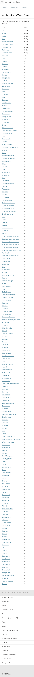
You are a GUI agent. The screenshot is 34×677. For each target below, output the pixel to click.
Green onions (6, 467)
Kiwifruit (4, 336)
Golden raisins (6, 261)
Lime (3, 431)
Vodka (4, 36)
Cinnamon (5, 375)
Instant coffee (6, 381)
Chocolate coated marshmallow (12, 256)
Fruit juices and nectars (9, 638)
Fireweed (5, 344)
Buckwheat (5, 197)
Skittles (4, 233)
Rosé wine (5, 55)
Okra (3, 97)
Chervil (4, 331)
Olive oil (4, 550)
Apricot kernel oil (7, 509)
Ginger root (5, 264)
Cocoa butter (6, 525)
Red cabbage (6, 286)
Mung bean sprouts (8, 575)
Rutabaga (5, 142)
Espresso (5, 386)
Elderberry (5, 150)
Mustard (4, 186)
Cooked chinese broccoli (10, 130)
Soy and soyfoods (7, 597)
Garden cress (6, 395)
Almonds (5, 578)
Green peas (5, 180)
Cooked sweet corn (8, 403)
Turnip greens (6, 116)
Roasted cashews (7, 333)
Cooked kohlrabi (7, 370)
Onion (4, 470)
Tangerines (5, 497)
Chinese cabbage (7, 297)
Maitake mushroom (8, 208)
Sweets (4, 634)
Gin (3, 30)
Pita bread (5, 425)
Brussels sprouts (7, 144)
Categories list (6, 663)
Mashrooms (5, 614)
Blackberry (5, 230)
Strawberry (5, 347)
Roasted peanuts (7, 83)
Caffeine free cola (7, 364)
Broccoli (4, 125)
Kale (3, 289)
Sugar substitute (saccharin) (10, 242)
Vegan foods (6, 646)
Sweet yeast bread (8, 155)
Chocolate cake (7, 328)
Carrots (4, 584)
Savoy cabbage (7, 300)
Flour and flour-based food (10, 630)
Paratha (4, 450)
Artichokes (5, 89)
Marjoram (5, 486)
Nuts (3, 622)
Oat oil (4, 547)
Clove (4, 169)
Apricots (4, 61)
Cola (3, 361)
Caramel (4, 306)
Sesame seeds (6, 411)
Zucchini (4, 272)
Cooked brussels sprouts (10, 147)
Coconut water (6, 353)
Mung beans (6, 573)
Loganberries (6, 464)
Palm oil (4, 553)
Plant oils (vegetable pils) (10, 618)
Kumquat (5, 408)
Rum (3, 39)
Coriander (5, 339)
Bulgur (4, 153)
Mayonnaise (6, 484)
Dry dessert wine (7, 44)
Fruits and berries (7, 610)
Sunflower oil (6, 556)
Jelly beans (5, 503)
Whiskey (4, 33)
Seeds (4, 626)
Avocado (5, 64)
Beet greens (6, 119)
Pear (3, 217)
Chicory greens (7, 459)
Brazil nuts (5, 122)
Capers (4, 278)
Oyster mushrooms (8, 205)
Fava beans (6, 114)
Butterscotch (6, 269)
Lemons (4, 453)
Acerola (4, 105)
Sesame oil (5, 536)
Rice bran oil (6, 559)
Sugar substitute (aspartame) (11, 236)
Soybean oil (6, 561)
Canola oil (5, 528)
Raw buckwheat (7, 200)
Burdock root (6, 372)
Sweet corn (5, 400)
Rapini (4, 136)
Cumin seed (6, 258)
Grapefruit (5, 192)
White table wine (7, 53)
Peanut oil (5, 511)
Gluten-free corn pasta (9, 436)
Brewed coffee (6, 378)
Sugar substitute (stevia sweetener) (13, 239)
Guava (4, 219)
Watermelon (6, 86)
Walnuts (4, 194)
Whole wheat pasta (8, 442)
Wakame (5, 167)
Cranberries (6, 350)
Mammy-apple (6, 72)
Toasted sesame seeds (9, 414)
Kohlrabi (4, 367)
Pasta (4, 433)
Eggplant (5, 94)
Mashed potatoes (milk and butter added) (14, 319)
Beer (3, 58)
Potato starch (6, 322)
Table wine (5, 50)
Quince (4, 66)
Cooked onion (6, 472)
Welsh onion (6, 475)
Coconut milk (6, 358)
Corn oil (4, 534)
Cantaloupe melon (8, 275)
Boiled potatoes (7, 311)
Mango (4, 492)
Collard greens (6, 292)
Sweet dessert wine (8, 41)
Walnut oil (5, 520)
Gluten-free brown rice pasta (11, 439)
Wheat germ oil (7, 522)
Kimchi (4, 283)
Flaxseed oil (6, 539)
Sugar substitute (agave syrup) (11, 250)
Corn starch (5, 389)
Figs (3, 267)
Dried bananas (6, 103)
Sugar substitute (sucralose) (10, 244)
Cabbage (5, 303)
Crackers (5, 392)
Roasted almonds (7, 581)
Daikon (4, 222)
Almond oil (5, 545)
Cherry (4, 164)
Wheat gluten (6, 172)
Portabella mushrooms (9, 211)
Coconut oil (5, 531)
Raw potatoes (6, 314)
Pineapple (5, 69)
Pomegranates (6, 189)
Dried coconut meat (8, 356)
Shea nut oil (6, 570)
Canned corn (6, 406)
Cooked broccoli (7, 133)
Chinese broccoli (7, 128)
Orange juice (6, 78)
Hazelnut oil (6, 564)
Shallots (4, 481)
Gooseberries (6, 397)
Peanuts (4, 80)
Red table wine (7, 47)
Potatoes (5, 308)
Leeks (4, 478)
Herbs (4, 605)
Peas (3, 178)
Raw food (5, 650)
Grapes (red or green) (8, 158)
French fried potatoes (8, 317)
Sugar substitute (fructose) (10, 247)
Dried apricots (6, 417)
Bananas (5, 100)
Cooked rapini (6, 139)
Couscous (5, 422)
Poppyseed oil (6, 542)
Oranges (4, 75)
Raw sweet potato (7, 111)
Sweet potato (6, 108)
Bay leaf (4, 428)
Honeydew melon (7, 228)
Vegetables (5, 601)
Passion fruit (6, 500)
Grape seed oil (6, 517)
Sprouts (4, 642)
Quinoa (4, 342)
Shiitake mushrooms (8, 203)
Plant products (6, 659)
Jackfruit (4, 225)
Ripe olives (5, 506)
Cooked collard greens (9, 294)
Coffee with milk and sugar (10, 383)
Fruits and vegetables (9, 654)
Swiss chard (6, 495)
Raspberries (6, 489)
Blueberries (5, 175)
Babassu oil (6, 514)
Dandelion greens (7, 456)
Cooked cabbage (7, 281)
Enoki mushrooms (7, 214)
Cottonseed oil (6, 567)
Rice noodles (6, 445)
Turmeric (5, 420)
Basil (3, 91)
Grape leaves (6, 161)
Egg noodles (6, 447)
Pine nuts (5, 325)
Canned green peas (8, 183)
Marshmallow (6, 253)
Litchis (4, 461)
